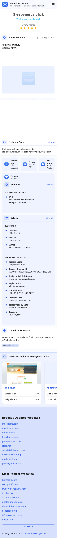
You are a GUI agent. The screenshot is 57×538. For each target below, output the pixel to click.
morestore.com (10, 423)
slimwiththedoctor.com (14, 506)
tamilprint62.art (10, 484)
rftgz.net (6, 445)
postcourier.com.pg (12, 502)
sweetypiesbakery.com (14, 488)
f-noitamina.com (10, 437)
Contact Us (28, 527)
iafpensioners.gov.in (12, 515)
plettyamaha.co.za (11, 441)
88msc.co (10, 387)
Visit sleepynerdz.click (28, 19)
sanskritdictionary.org (13, 450)
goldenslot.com (10, 459)
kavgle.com (8, 519)
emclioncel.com (10, 428)
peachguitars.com (11, 463)
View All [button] (51, 142)
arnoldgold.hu (9, 510)
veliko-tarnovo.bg (11, 454)
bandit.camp (8, 432)
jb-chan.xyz (8, 493)
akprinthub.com (10, 497)
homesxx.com (9, 480)
